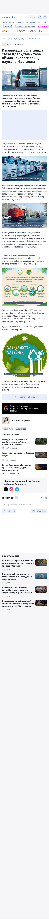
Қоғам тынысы (35, 38)
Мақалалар (41, 22)
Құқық (32, 22)
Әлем (11, 22)
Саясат (4, 22)
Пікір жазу (41, 511)
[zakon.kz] (8, 17)
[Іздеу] (40, 17)
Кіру (45, 497)
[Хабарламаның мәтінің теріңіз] (24, 504)
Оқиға (25, 22)
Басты (4, 38)
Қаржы (18, 22)
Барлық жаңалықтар (18, 38)
